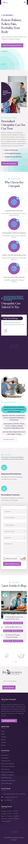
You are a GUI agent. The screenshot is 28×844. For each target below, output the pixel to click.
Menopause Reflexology (8, 780)
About (3, 734)
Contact (3, 742)
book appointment (9, 721)
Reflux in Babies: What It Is (13, 627)
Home (3, 731)
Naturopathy (5, 758)
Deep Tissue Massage (7, 763)
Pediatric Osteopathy (7, 775)
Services (3, 737)
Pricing (3, 739)
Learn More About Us (9, 163)
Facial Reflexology (6, 777)
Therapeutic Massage (10, 318)
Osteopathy (4, 755)
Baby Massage (5, 769)
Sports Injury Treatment (8, 766)
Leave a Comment (18, 623)
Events (3, 745)
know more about (8, 439)
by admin (8, 623)
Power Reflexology (6, 783)
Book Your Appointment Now (12, 45)
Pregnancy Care (5, 761)
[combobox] (14, 531)
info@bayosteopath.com (11, 797)
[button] (12, 662)
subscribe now (9, 687)
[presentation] (12, 64)
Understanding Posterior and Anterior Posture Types (14, 618)
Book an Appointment (12, 564)
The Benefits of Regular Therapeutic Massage (12, 636)
